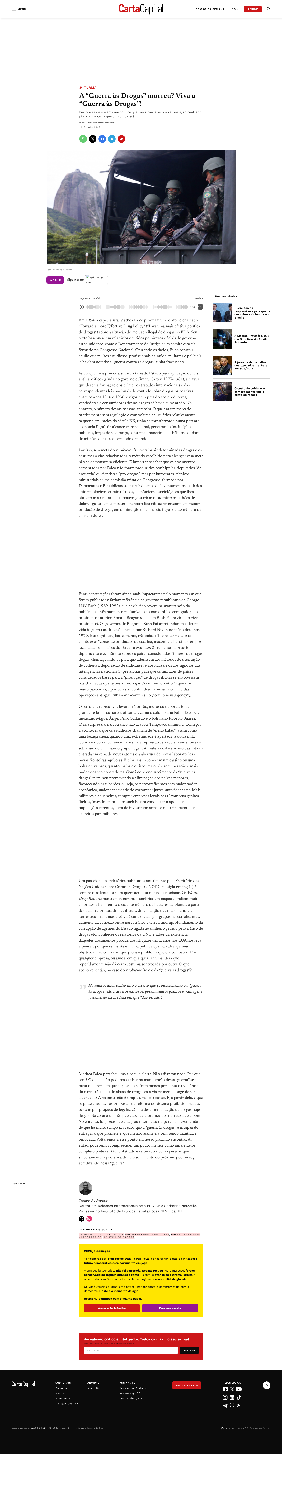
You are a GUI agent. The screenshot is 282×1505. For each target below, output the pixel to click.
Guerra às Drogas (185, 1234)
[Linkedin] (232, 1397)
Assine (253, 9)
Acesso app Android (133, 1388)
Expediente (62, 1398)
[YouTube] (238, 1389)
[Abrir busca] (268, 9)
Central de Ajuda (131, 1398)
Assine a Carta (187, 1385)
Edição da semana (210, 9)
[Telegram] (225, 1405)
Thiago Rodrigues (100, 122)
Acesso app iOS (130, 1393)
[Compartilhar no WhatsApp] (83, 139)
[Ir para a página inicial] (141, 9)
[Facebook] (225, 1389)
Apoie (55, 280)
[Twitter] (232, 1389)
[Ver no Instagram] (89, 1219)
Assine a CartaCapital (112, 1308)
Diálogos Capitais (66, 1403)
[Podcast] (232, 1405)
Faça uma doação (170, 1308)
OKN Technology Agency (257, 1428)
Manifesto (61, 1393)
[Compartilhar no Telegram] (112, 139)
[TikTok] (238, 1397)
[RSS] (238, 1405)
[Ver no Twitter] (81, 1219)
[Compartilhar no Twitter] (92, 139)
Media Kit (93, 1388)
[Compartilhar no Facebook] (102, 139)
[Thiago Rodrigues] (85, 1188)
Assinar (189, 1350)
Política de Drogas (118, 1237)
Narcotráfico (90, 1237)
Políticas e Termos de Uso (89, 1428)
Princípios (61, 1388)
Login (234, 9)
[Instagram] (225, 1397)
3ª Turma (88, 87)
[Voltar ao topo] (266, 1385)
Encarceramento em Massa (147, 1234)
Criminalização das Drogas (101, 1234)
